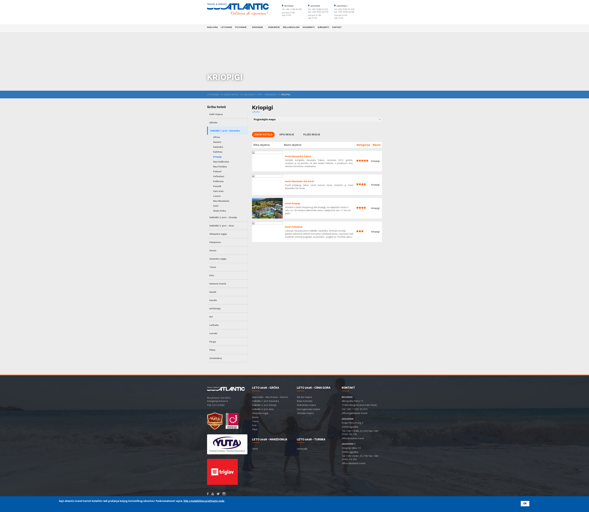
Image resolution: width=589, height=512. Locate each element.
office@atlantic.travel (353, 438)
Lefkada (214, 325)
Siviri (215, 205)
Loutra (217, 196)
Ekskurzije (274, 27)
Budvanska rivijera (306, 404)
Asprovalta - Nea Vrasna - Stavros (270, 396)
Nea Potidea (220, 166)
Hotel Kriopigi (292, 203)
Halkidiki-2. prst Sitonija (264, 404)
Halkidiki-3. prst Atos (263, 409)
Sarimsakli (302, 448)
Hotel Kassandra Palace (298, 156)
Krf (211, 316)
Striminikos (215, 358)
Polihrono (218, 181)
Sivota (212, 250)
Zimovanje (256, 27)
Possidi (217, 186)
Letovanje (226, 27)
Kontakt (337, 27)
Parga (212, 341)
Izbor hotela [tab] (263, 134)
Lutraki (213, 333)
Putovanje (240, 27)
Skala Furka (219, 210)
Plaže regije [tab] (311, 134)
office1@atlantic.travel (353, 463)
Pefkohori (218, 176)
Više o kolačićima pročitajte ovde (203, 501)
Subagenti (323, 27)
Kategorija (363, 145)
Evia (211, 275)
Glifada (213, 122)
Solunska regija (217, 258)
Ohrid (255, 448)
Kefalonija (215, 308)
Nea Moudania (221, 200)
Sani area (218, 191)
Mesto (377, 145)
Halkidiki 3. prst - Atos (221, 225)
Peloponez (215, 242)
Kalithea (217, 151)
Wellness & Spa (291, 27)
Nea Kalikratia (221, 161)
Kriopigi (217, 156)
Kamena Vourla (217, 283)
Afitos (216, 137)
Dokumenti (309, 27)
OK (525, 503)
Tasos (212, 267)
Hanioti (217, 142)
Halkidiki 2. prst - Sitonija (223, 217)
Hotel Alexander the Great (299, 181)
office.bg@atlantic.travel (354, 413)
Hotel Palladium (293, 226)
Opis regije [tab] (286, 134)
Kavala (213, 300)
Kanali (212, 291)
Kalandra (218, 146)
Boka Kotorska (304, 400)
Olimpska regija (218, 233)
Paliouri (217, 171)
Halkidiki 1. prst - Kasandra (260, 94)
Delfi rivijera (216, 114)
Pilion (212, 349)
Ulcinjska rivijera (305, 413)
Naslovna (212, 27)
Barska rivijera (304, 396)
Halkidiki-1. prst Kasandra (265, 400)
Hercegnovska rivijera (308, 409)
